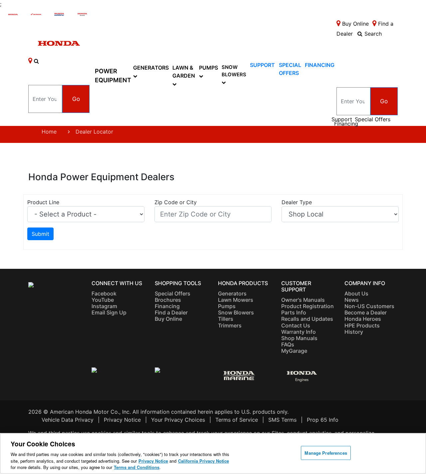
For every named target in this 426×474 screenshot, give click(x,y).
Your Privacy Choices (178, 419)
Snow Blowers (234, 71)
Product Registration (307, 306)
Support (262, 65)
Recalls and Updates (307, 318)
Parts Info (293, 312)
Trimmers (230, 325)
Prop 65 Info (322, 419)
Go (76, 98)
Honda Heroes (362, 318)
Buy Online (168, 318)
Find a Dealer (171, 312)
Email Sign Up (109, 312)
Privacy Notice (122, 419)
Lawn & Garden (183, 71)
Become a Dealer (365, 312)
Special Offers (372, 119)
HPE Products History (362, 328)
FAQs (287, 344)
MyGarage (294, 350)
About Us (356, 293)
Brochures (168, 299)
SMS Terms (282, 419)
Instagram (104, 306)
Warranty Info (298, 331)
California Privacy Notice (203, 461)
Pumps (208, 67)
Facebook (104, 293)
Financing (319, 65)
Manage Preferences (326, 453)
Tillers (225, 318)
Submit (40, 234)
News (351, 299)
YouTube (103, 299)
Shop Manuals (299, 338)
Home (49, 131)
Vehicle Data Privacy (68, 419)
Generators (151, 67)
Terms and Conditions (136, 467)
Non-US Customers (369, 306)
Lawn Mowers (235, 299)
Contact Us (295, 325)
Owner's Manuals (303, 299)
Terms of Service (236, 419)
